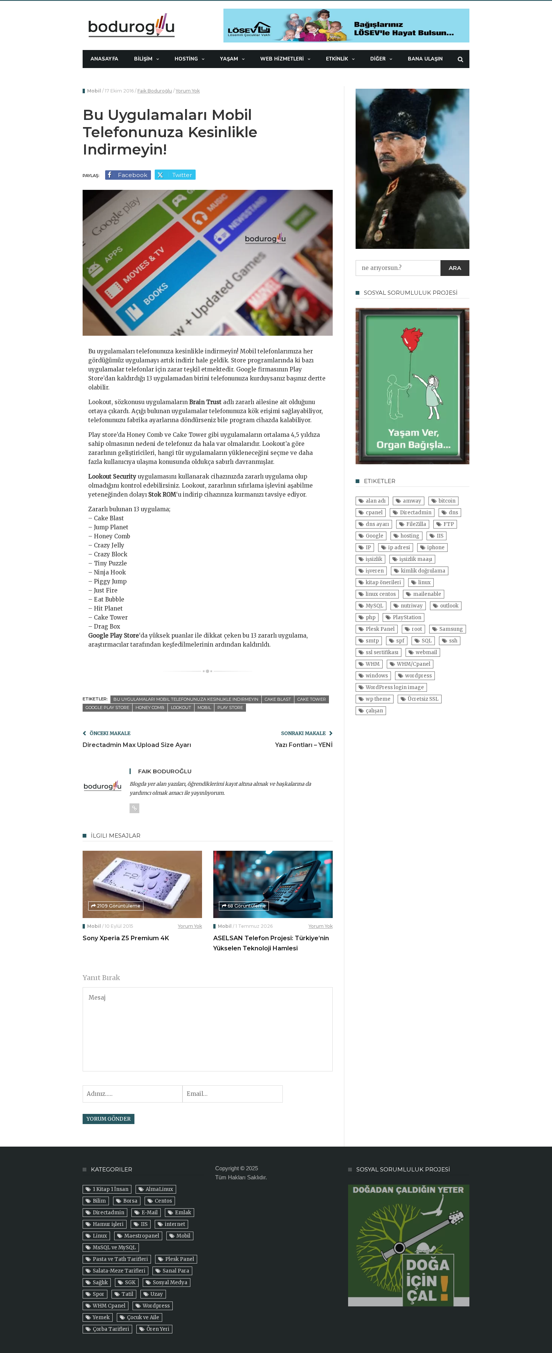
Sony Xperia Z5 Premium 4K (126, 938)
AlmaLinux (159, 1189)
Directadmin (415, 512)
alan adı (376, 501)
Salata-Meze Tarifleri (119, 1271)
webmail (426, 652)
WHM (373, 664)
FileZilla (416, 524)
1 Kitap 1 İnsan (110, 1189)
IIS (440, 536)
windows (377, 676)
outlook (449, 606)
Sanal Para (176, 1271)
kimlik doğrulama (423, 571)
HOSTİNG (186, 59)
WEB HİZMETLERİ (282, 59)
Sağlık (100, 1282)
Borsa (130, 1201)
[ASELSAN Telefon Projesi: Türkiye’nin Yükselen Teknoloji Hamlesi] (273, 884)
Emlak (183, 1212)
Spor (98, 1294)
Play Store (230, 707)
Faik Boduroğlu (154, 91)
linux (424, 582)
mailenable (427, 594)
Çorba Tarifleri (111, 1329)
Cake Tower (311, 699)
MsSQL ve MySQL (114, 1247)
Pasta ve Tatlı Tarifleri (120, 1259)
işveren (375, 571)
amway (412, 501)
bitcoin (447, 501)
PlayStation (407, 617)
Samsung (451, 629)
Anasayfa (104, 59)
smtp (372, 641)
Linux (100, 1236)
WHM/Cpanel (413, 664)
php (371, 617)
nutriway (412, 606)
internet (175, 1224)
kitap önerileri (383, 582)
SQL (427, 641)
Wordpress (156, 1306)
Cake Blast (278, 699)
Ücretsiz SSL (423, 699)
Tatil (127, 1294)
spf (400, 641)
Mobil (94, 91)
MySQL (374, 606)
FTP (448, 524)
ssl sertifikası (382, 652)
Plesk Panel (380, 629)
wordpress (418, 676)
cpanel (374, 512)
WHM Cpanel (109, 1306)
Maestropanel (141, 1236)
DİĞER (378, 59)
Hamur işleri (108, 1224)
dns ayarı (377, 524)
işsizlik (374, 559)
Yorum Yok (188, 91)
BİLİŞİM (143, 59)
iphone (436, 547)
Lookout (181, 707)
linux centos (381, 594)
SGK (130, 1282)
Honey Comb (150, 707)
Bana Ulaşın (425, 59)
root (417, 629)
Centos (163, 1201)
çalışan (374, 711)
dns (453, 512)
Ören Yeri (157, 1329)
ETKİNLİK (337, 59)
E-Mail (150, 1212)
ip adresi (399, 547)
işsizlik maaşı (416, 559)
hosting (410, 536)
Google (374, 536)
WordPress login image (395, 687)
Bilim (99, 1201)
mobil (204, 707)
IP (368, 547)
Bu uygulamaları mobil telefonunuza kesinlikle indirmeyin (185, 699)
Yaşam (229, 59)
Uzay (157, 1294)
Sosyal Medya (170, 1282)
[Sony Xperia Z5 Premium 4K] (142, 884)
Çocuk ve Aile (143, 1317)
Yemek (101, 1317)
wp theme (378, 699)
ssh (453, 641)
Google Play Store (107, 707)
